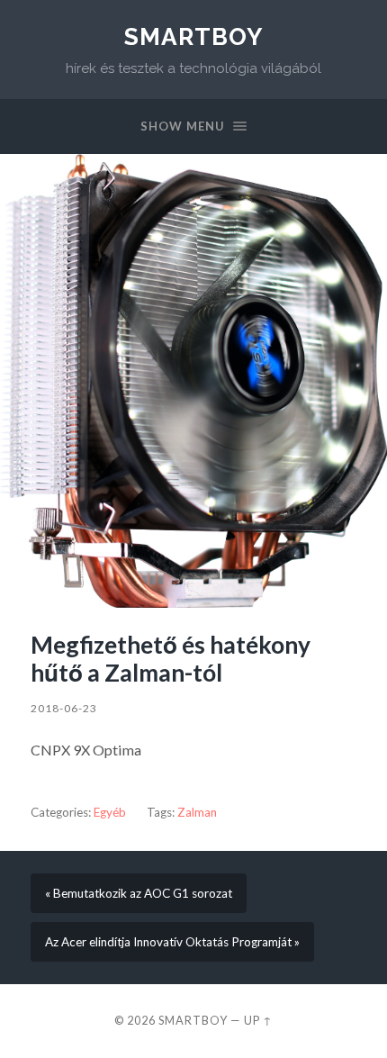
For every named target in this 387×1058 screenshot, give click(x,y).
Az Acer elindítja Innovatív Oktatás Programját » (172, 942)
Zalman (197, 812)
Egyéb (110, 812)
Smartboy (193, 36)
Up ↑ (258, 1020)
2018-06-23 (64, 708)
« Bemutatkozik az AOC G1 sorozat (138, 893)
